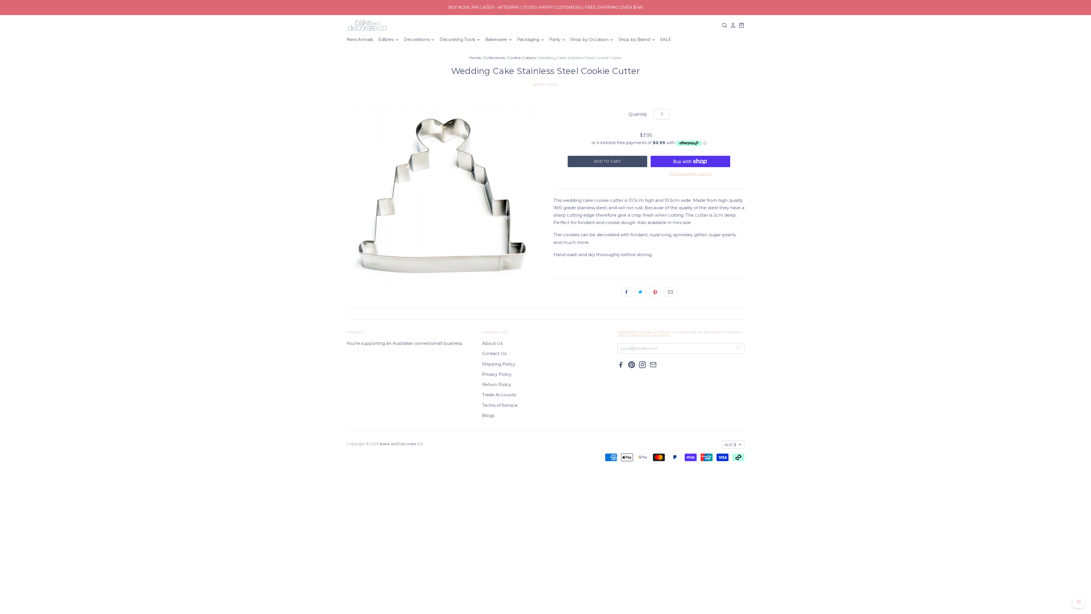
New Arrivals (360, 39)
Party (555, 39)
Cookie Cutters (521, 57)
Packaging (529, 39)
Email (670, 291)
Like (626, 291)
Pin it (655, 291)
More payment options (690, 173)
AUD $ (730, 444)
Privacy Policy (496, 374)
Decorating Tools (458, 39)
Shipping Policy (498, 364)
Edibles (386, 39)
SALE (665, 39)
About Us (492, 343)
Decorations (417, 39)
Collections (494, 57)
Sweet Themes (545, 85)
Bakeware (496, 39)
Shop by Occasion (589, 39)
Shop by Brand (635, 39)
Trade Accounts (499, 394)
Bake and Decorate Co (401, 443)
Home (475, 57)
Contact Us (494, 353)
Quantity (638, 114)
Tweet (640, 291)
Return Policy (496, 384)
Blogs (488, 415)
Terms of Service (500, 405)
